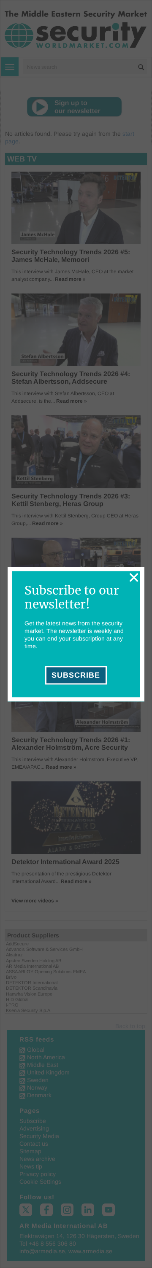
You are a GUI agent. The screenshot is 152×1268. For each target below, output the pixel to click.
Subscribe (76, 675)
